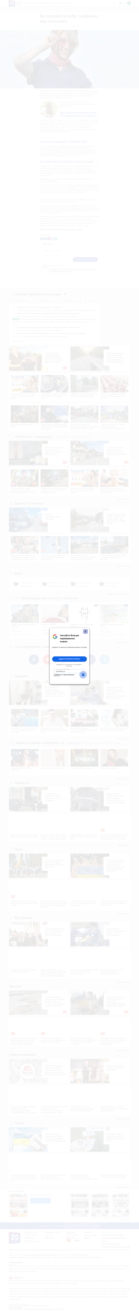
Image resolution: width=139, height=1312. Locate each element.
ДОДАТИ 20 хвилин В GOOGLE (69, 659)
